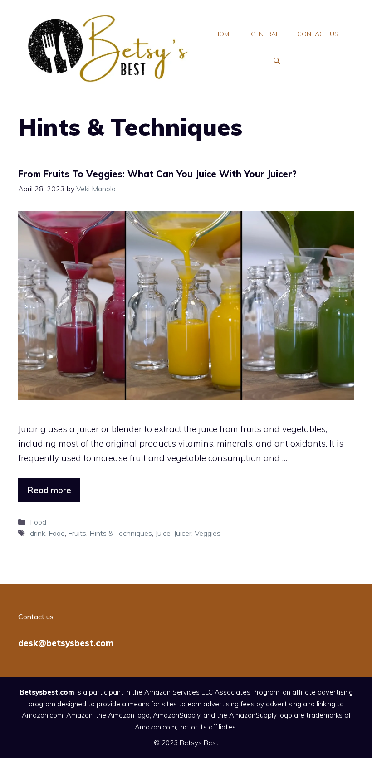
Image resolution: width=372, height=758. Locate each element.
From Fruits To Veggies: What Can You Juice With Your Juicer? (157, 174)
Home (224, 34)
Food (38, 521)
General (265, 34)
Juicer (182, 533)
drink (37, 533)
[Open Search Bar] (276, 61)
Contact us (317, 34)
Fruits (77, 533)
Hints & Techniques (120, 533)
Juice (163, 533)
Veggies (207, 533)
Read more (49, 490)
